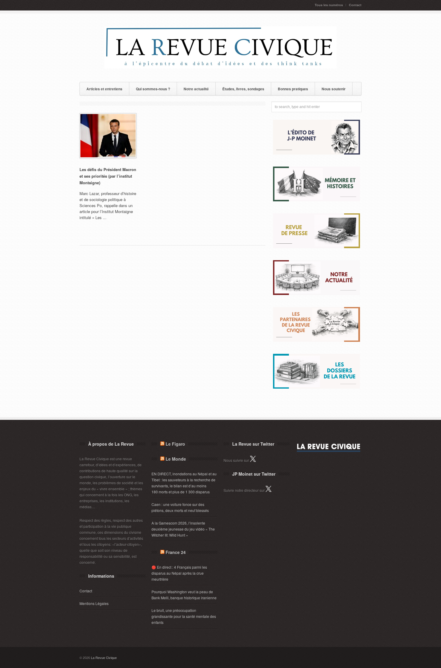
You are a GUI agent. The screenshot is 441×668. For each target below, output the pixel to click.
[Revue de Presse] (316, 246)
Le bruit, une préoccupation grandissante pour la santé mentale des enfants (184, 616)
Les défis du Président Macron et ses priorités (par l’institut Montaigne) (108, 176)
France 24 (176, 552)
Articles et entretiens (104, 89)
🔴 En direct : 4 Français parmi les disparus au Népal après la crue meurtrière (179, 573)
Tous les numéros (329, 5)
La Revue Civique (104, 657)
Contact (355, 5)
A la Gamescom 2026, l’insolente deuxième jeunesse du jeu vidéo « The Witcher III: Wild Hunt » (183, 528)
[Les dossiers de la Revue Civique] (316, 387)
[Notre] (316, 293)
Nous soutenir (334, 89)
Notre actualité (196, 89)
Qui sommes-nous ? (153, 89)
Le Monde (176, 459)
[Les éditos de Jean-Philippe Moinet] (316, 152)
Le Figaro (175, 444)
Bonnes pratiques (293, 89)
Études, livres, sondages (243, 89)
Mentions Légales (94, 603)
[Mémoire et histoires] (316, 199)
